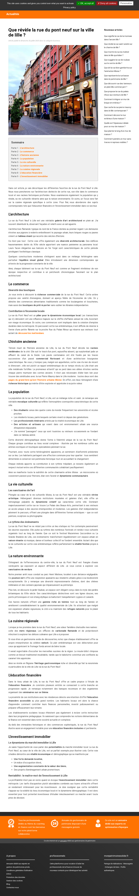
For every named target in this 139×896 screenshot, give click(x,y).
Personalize (126, 3)
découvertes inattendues (31, 333)
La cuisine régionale (30, 169)
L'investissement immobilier (34, 176)
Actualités (12, 14)
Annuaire (9, 864)
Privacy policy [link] (69, 7)
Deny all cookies (108, 3)
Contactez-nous (12, 887)
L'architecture (27, 148)
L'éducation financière (31, 173)
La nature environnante (31, 166)
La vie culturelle (28, 162)
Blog (8, 884)
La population (27, 158)
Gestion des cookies (14, 881)
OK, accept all (87, 3)
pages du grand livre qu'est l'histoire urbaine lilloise (35, 380)
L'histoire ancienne (29, 155)
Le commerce (27, 151)
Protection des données (15, 877)
